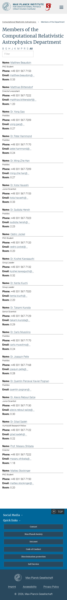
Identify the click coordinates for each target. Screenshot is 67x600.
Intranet (34, 541)
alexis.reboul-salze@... (22, 409)
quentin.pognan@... (20, 389)
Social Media (12, 515)
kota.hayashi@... (19, 197)
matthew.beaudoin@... (22, 75)
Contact (33, 527)
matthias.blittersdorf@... (23, 99)
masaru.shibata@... (20, 458)
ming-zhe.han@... (19, 173)
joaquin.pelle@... (19, 369)
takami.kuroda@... (20, 320)
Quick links (10, 520)
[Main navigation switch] (61, 7)
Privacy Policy (51, 586)
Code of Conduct (33, 549)
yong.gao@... (17, 124)
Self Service (33, 564)
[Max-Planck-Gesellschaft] (20, 578)
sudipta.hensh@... (20, 222)
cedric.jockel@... (19, 246)
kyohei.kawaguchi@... (22, 271)
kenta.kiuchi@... (18, 295)
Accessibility (30, 586)
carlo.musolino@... (20, 344)
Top (60, 511)
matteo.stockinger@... (22, 483)
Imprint (12, 586)
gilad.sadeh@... (18, 434)
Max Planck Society (34, 534)
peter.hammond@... (20, 148)
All (31, 48)
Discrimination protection (33, 556)
